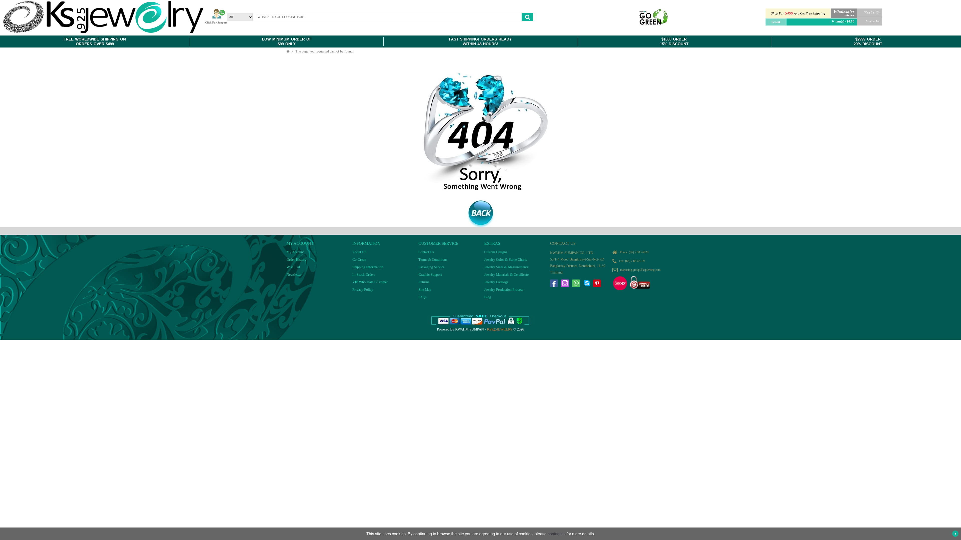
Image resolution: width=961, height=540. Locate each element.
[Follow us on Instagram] (565, 283)
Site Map (424, 290)
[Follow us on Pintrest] (597, 283)
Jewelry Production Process (503, 290)
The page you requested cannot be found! (324, 51)
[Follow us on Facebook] (554, 283)
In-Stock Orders (363, 274)
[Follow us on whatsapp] (576, 283)
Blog (487, 297)
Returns (423, 282)
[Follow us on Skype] (587, 283)
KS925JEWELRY (499, 329)
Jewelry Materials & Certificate (506, 274)
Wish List (293, 267)
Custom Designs (495, 252)
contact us (557, 533)
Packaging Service (431, 267)
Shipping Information (367, 267)
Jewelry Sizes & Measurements (506, 267)
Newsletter (294, 274)
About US (359, 252)
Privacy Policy (362, 290)
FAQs (422, 297)
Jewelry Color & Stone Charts (505, 260)
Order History (296, 260)
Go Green (359, 260)
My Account (295, 252)
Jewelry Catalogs (496, 282)
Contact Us (872, 21)
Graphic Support (430, 274)
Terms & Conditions (432, 260)
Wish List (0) (871, 12)
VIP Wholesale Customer (370, 282)
